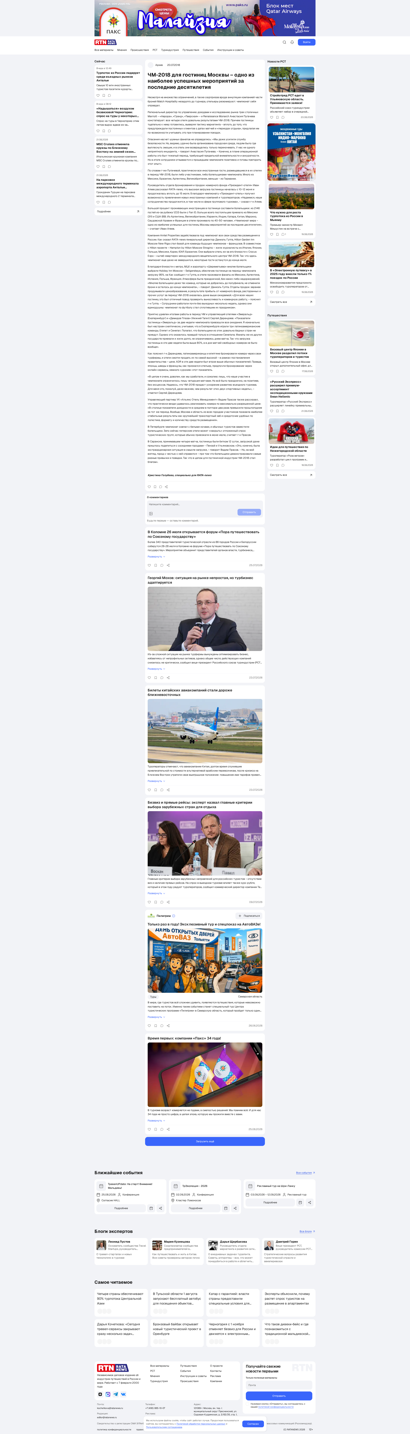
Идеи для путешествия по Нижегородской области (289, 449)
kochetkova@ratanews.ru (110, 1408)
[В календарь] (151, 1208)
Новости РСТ (276, 61)
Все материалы (103, 50)
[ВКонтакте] (123, 1394)
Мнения (122, 50)
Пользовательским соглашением (164, 1427)
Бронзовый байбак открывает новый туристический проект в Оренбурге (177, 1329)
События (208, 50)
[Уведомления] (292, 42)
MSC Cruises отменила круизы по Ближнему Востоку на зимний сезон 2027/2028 (115, 149)
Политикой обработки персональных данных (200, 1423)
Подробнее (121, 1208)
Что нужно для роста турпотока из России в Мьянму (286, 216)
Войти (306, 42)
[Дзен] (100, 1394)
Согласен (253, 1424)
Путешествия (191, 50)
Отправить (279, 1396)
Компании (216, 1381)
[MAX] (108, 1394)
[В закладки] (103, 95)
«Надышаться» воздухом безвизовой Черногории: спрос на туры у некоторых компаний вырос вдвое (116, 114)
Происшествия (140, 50)
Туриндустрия (170, 50)
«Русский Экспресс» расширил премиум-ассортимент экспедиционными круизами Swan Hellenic (291, 389)
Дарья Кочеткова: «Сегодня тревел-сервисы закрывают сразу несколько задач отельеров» (118, 1331)
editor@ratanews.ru (107, 1417)
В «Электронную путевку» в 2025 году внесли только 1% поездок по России (291, 274)
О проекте (216, 1365)
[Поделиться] (166, 486)
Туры (153, 997)
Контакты (215, 1371)
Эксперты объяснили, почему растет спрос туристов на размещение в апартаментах (287, 1298)
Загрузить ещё (205, 1141)
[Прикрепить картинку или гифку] (151, 514)
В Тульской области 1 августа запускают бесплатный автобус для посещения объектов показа (177, 1301)
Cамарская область (250, 996)
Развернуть (155, 556)
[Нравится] (98, 95)
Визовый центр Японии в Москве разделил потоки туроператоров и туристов (289, 353)
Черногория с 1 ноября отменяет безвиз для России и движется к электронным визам (232, 1331)
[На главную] (105, 42)
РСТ (155, 50)
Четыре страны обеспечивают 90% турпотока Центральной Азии (120, 1298)
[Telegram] (115, 1394)
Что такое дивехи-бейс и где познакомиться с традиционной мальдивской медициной (286, 1331)
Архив (159, 65)
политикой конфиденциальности (276, 1406)
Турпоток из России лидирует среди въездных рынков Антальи (118, 76)
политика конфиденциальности (114, 1429)
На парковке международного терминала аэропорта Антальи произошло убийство (117, 185)
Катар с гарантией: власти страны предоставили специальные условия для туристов (229, 1301)
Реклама (215, 1376)
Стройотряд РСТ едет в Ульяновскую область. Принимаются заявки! (287, 99)
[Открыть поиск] (284, 42)
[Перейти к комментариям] (109, 95)
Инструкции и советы (230, 50)
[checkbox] (247, 1404)
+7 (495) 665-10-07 (155, 1408)
